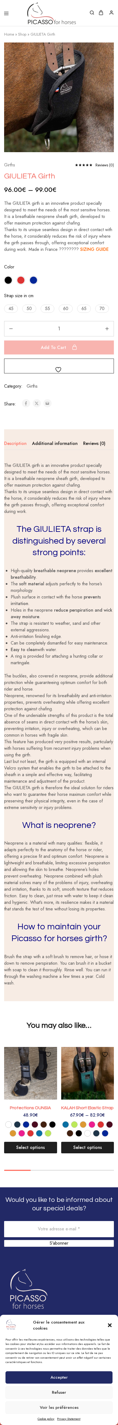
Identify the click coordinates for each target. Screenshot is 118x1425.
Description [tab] (15, 443)
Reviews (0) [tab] (94, 443)
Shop (22, 34)
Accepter (59, 1377)
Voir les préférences (59, 1407)
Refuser (59, 1392)
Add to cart (54, 347)
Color (9, 267)
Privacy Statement (68, 1419)
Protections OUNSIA (30, 1108)
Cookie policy (46, 1419)
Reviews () (104, 165)
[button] (110, 1325)
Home (9, 34)
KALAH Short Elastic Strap (87, 1108)
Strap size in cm (18, 296)
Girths (9, 165)
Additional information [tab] (55, 443)
